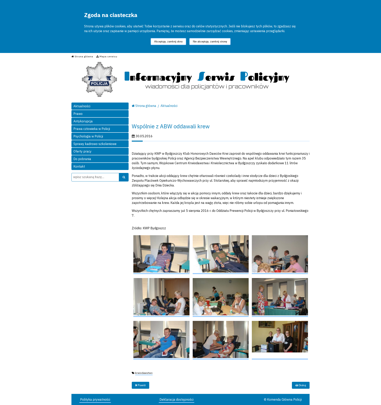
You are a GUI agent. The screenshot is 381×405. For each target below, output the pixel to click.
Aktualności (81, 106)
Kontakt (79, 166)
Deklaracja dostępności (176, 399)
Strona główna (145, 106)
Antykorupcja (83, 121)
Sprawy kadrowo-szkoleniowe (94, 144)
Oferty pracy (82, 151)
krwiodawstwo (144, 373)
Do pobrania (82, 159)
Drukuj (302, 385)
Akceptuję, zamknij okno (168, 41)
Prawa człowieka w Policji (91, 129)
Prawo (78, 114)
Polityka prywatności (95, 399)
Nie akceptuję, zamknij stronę (210, 41)
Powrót (141, 385)
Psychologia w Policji (88, 136)
